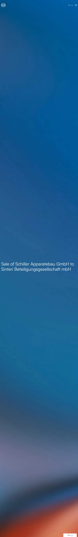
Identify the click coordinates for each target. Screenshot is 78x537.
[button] (76, 5)
